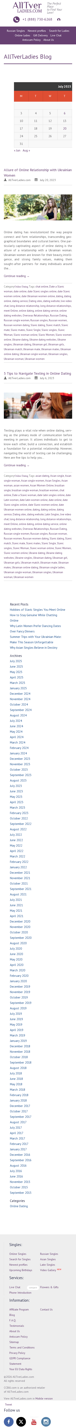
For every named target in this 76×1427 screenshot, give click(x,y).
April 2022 (16, 851)
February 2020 (19, 976)
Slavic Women (47, 335)
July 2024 (16, 721)
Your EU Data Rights (20, 1369)
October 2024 (19, 704)
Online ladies (22, 35)
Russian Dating (58, 315)
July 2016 (16, 1171)
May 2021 (16, 910)
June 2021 (16, 905)
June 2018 (16, 1079)
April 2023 (16, 802)
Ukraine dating (20, 339)
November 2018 (20, 1052)
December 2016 (20, 1155)
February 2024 (19, 748)
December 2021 (20, 873)
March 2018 (17, 1089)
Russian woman (58, 533)
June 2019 (16, 1019)
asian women (21, 485)
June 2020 (16, 954)
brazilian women (48, 490)
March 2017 (17, 1138)
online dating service (46, 310)
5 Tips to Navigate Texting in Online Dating (37, 373)
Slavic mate (18, 543)
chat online (41, 286)
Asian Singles (52, 480)
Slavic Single (33, 330)
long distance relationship (24, 306)
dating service (20, 301)
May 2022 (16, 845)
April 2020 (16, 965)
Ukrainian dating (22, 344)
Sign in (58, 19)
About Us (48, 40)
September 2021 (20, 889)
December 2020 (20, 921)
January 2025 (18, 688)
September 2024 (20, 710)
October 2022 (19, 818)
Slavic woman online (25, 335)
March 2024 (17, 742)
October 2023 (19, 769)
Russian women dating (17, 325)
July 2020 (16, 948)
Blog (12, 1315)
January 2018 (18, 1100)
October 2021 (19, 883)
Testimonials (16, 1326)
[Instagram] (46, 1422)
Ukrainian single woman (33, 354)
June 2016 (16, 1176)
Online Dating (21, 286)
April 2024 (16, 737)
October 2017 (19, 1111)
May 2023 (16, 797)
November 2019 (20, 992)
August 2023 (18, 780)
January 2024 (18, 753)
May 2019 (16, 1024)
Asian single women (32, 480)
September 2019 (20, 1003)
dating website (51, 301)
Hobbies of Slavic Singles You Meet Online (37, 610)
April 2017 (16, 1133)
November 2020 (20, 927)
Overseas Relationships (36, 315)
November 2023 (20, 764)
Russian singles (39, 320)
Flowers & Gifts (49, 1287)
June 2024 (16, 726)
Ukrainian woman (14, 359)
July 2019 (16, 1014)
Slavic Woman (21, 548)
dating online (48, 509)
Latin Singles (52, 514)
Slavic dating (38, 325)
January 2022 (18, 867)
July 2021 (16, 900)
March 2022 (17, 856)
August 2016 (18, 1165)
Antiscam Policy (31, 40)
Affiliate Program (19, 1309)
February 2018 (19, 1095)
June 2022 (16, 840)
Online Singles (17, 1254)
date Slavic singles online (42, 291)
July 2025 (16, 661)
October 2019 (19, 997)
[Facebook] (9, 1422)
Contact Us (46, 1309)
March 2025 (17, 683)
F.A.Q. (12, 1320)
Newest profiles (37, 31)
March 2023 (17, 807)
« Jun (17, 150)
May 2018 (16, 1084)
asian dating (42, 476)
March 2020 (17, 970)
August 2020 (18, 943)
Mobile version (44, 1398)
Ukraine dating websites (42, 339)
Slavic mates (18, 330)
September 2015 (20, 1193)
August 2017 (18, 1122)
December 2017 (20, 1106)
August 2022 (18, 829)
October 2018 (19, 1057)
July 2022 (16, 835)
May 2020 (16, 959)
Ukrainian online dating (25, 567)
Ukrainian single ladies (52, 567)
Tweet (8, 1404)
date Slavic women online (43, 504)
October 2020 (19, 932)
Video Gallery (48, 1270)
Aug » (26, 150)
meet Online (11, 310)
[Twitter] (21, 1422)
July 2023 (16, 786)
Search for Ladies (59, 31)
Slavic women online (16, 553)
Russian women (58, 320)
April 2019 (16, 1030)
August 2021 (18, 894)
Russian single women (16, 320)
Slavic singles (49, 330)
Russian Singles (16, 31)
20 (64, 128)
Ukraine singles (23, 558)
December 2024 (20, 694)
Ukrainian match (13, 349)
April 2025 (16, 677)
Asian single (57, 476)
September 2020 (20, 938)
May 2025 (16, 672)
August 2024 (18, 715)
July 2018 (16, 1073)
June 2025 (16, 666)
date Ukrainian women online (38, 296)
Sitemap (14, 1342)
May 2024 (16, 731)
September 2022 (20, 824)
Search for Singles (20, 1259)
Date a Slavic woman (24, 495)
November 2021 (20, 878)
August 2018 (18, 1068)
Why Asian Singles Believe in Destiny (33, 648)
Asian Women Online (42, 485)
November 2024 (20, 699)
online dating (26, 310)
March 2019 (17, 1035)
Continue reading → (17, 276)
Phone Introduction (20, 1292)
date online (20, 291)
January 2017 (18, 1149)
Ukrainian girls (56, 344)
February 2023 (19, 813)
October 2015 (19, 1187)
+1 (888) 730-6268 (37, 19)
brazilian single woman (25, 490)
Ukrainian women (35, 359)
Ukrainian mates (50, 349)
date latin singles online (51, 495)
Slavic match (53, 325)
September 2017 (20, 1117)
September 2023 (20, 775)
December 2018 (20, 1046)
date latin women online (34, 500)
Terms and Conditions (22, 1347)
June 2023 (16, 791)
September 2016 (20, 1160)
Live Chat (55, 35)
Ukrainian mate (31, 349)
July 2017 (16, 1127)
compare (33, 1287)
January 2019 (18, 1041)
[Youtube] (34, 1422)
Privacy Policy (17, 1353)
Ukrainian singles (57, 354)
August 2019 (18, 1008)
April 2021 (16, 916)
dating (59, 296)
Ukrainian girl (39, 344)
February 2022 (19, 862)
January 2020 (18, 981)
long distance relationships (55, 306)
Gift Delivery (40, 35)
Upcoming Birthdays (20, 1270)
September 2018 (20, 1062)
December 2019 (20, 986)
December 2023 (20, 759)
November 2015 (20, 1182)
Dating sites (35, 301)
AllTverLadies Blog (28, 56)
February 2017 (19, 1144)
